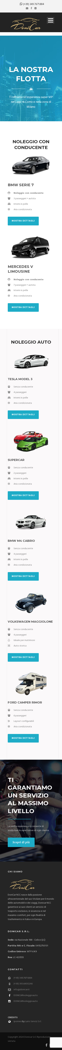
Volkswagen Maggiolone (30, 621)
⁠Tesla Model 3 (20, 379)
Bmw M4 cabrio (21, 540)
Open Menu (50, 20)
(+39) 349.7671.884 (33, 4)
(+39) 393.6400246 (23, 984)
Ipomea (18, 1021)
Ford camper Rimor (25, 702)
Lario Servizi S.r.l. (33, 1021)
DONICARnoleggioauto (26, 995)
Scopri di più (21, 842)
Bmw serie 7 (21, 185)
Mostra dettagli (23, 221)
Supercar (16, 460)
